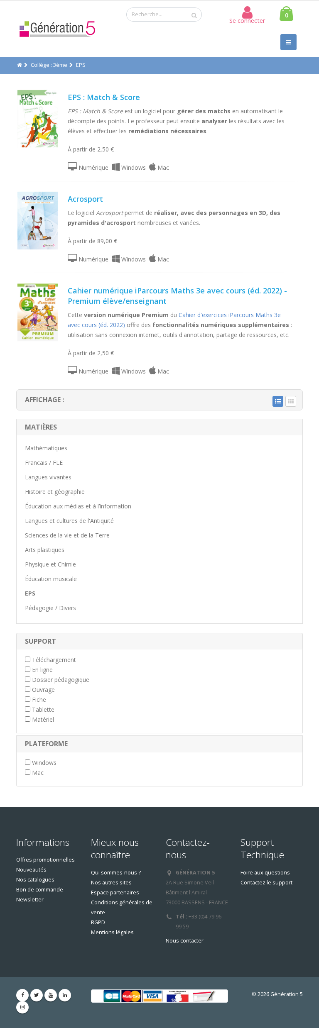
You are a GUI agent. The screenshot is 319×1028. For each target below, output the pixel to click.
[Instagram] (22, 1007)
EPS (30, 593)
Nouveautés (31, 869)
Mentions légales (112, 932)
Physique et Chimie (50, 564)
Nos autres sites (111, 882)
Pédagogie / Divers (50, 608)
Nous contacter (185, 940)
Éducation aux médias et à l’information (78, 506)
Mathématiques (46, 448)
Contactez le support (266, 882)
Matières (41, 427)
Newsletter (30, 899)
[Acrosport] (37, 220)
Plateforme (46, 743)
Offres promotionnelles (45, 859)
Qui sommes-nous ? (116, 872)
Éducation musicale (51, 579)
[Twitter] (36, 995)
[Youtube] (50, 995)
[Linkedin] (65, 995)
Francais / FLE (44, 462)
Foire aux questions (265, 872)
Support (40, 641)
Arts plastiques (44, 550)
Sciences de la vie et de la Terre (67, 535)
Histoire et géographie (55, 492)
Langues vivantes (48, 477)
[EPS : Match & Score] (37, 119)
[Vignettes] (290, 401)
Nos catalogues (35, 879)
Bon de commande (39, 889)
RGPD (98, 922)
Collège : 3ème (49, 64)
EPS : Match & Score (104, 97)
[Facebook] (22, 995)
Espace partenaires (115, 892)
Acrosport (85, 199)
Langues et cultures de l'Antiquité (69, 521)
